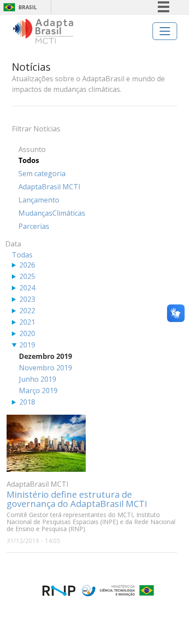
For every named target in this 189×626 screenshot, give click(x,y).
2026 (27, 265)
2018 (27, 402)
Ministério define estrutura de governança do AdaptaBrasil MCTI (77, 499)
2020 (27, 333)
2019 (27, 345)
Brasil (27, 7)
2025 (27, 276)
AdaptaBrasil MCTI (49, 187)
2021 (27, 322)
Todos (28, 160)
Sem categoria (41, 173)
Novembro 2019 (45, 368)
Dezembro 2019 (45, 356)
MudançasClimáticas (51, 213)
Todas (22, 255)
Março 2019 (38, 390)
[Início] (43, 31)
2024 (27, 288)
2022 (27, 310)
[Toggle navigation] (165, 31)
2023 (27, 299)
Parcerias (33, 226)
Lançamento (38, 200)
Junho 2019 (37, 379)
